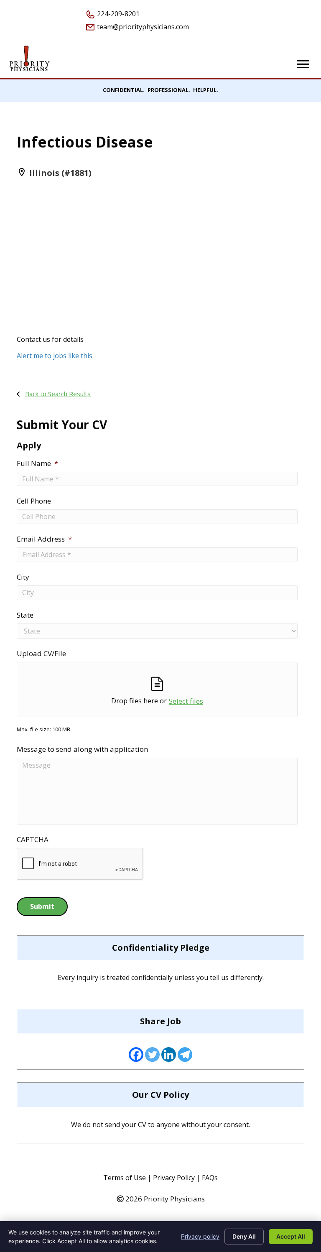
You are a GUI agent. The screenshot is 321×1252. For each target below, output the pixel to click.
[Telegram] (185, 1054)
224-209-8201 (117, 13)
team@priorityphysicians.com (142, 26)
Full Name (37, 463)
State (25, 615)
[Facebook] (136, 1054)
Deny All (244, 1236)
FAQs (210, 1177)
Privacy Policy (174, 1177)
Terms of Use (124, 1177)
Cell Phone (34, 501)
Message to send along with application (82, 749)
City (23, 577)
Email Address (44, 539)
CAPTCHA (32, 839)
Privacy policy (200, 1236)
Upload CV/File (41, 653)
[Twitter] (152, 1054)
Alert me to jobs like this (54, 355)
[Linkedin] (168, 1054)
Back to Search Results (58, 393)
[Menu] (303, 64)
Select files (186, 701)
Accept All (290, 1236)
